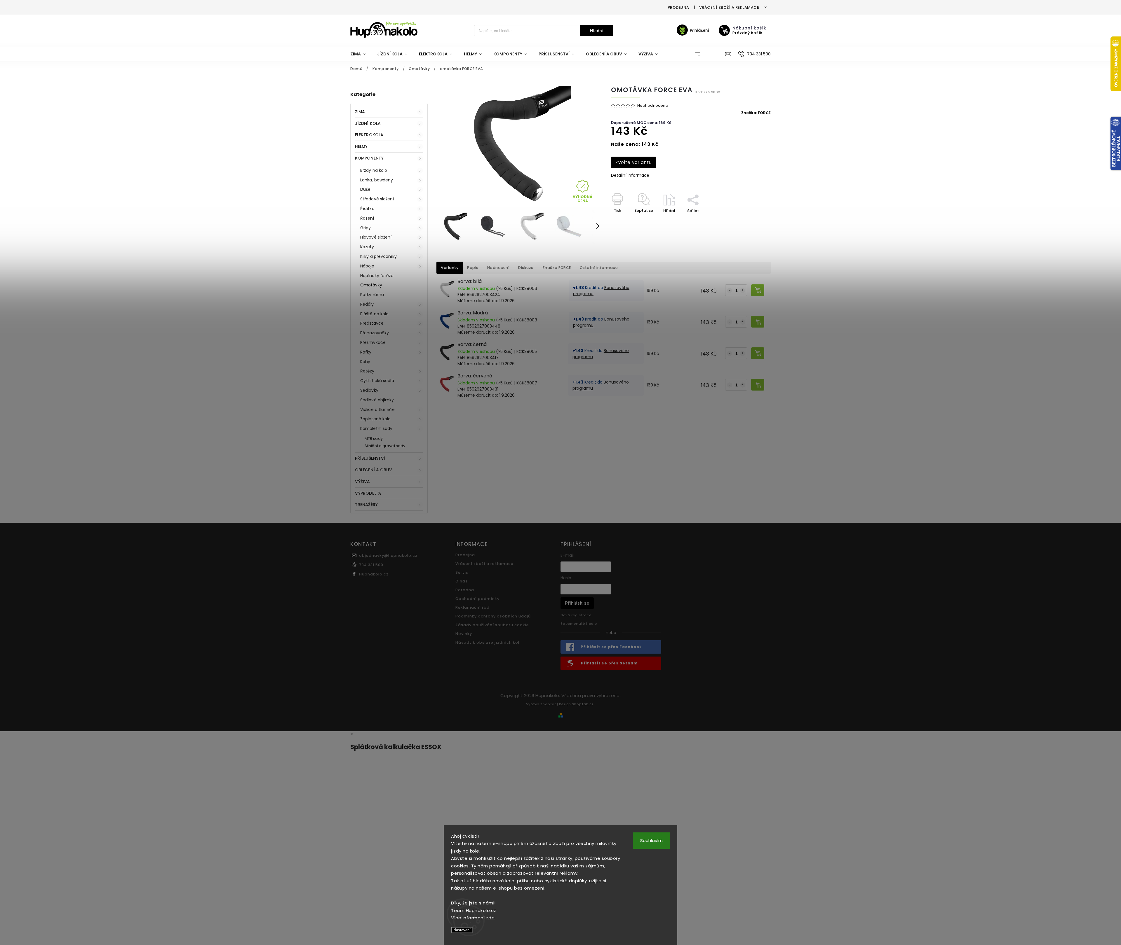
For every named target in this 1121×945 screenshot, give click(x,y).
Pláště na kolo (374, 314)
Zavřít (751, 221)
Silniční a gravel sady (385, 445)
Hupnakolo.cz (374, 574)
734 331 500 (371, 564)
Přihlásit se (577, 603)
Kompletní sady (376, 428)
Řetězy (367, 371)
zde (490, 918)
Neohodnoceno (652, 106)
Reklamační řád (472, 607)
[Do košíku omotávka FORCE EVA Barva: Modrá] (757, 322)
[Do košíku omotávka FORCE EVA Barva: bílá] (757, 290)
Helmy (361, 146)
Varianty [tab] (449, 267)
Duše (365, 189)
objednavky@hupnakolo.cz (388, 555)
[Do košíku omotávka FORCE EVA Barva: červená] (757, 385)
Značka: (756, 112)
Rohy (365, 362)
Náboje (367, 266)
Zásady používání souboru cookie (492, 624)
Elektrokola (369, 135)
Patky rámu (372, 295)
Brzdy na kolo (373, 170)
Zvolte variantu (633, 162)
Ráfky (366, 352)
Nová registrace (575, 615)
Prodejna (678, 7)
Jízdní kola (368, 123)
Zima (360, 112)
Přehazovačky (374, 333)
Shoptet (548, 704)
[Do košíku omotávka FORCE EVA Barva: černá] (757, 353)
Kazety (367, 247)
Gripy (365, 228)
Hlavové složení (376, 237)
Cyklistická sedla (377, 381)
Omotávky (371, 285)
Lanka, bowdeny (376, 180)
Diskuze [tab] (526, 267)
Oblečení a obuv (373, 470)
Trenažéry (366, 505)
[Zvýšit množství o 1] (742, 290)
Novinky (463, 633)
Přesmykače (373, 342)
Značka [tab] (556, 267)
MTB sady (374, 438)
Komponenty (369, 158)
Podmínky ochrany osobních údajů (493, 616)
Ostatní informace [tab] (599, 267)
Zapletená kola (375, 419)
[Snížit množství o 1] (729, 290)
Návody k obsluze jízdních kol (487, 642)
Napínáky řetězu (377, 276)
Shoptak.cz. (583, 704)
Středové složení (377, 199)
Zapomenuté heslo (578, 623)
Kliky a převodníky (378, 256)
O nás (461, 581)
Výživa (362, 481)
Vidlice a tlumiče (377, 409)
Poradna (464, 589)
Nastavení (462, 930)
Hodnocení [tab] (498, 267)
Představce (372, 323)
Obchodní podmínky (477, 598)
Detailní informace (630, 175)
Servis (461, 572)
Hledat (597, 30)
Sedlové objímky (377, 400)
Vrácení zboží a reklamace (729, 7)
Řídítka (367, 208)
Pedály (367, 304)
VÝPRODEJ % (368, 493)
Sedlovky (369, 390)
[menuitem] (360, 54)
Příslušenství (370, 458)
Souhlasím (651, 840)
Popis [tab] (472, 267)
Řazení (367, 218)
